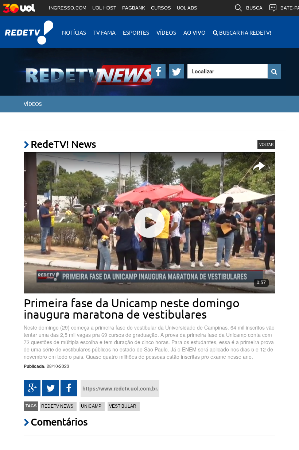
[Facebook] (158, 71)
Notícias (74, 32)
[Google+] (32, 388)
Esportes (136, 32)
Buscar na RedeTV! (244, 32)
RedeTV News (57, 406)
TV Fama (104, 32)
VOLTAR (266, 144)
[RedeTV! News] (71, 69)
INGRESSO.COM (67, 8)
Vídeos (166, 32)
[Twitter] (176, 71)
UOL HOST (104, 8)
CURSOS (161, 8)
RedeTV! (29, 27)
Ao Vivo (194, 32)
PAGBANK (133, 8)
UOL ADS (187, 8)
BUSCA (254, 8)
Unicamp (91, 406)
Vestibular (122, 406)
